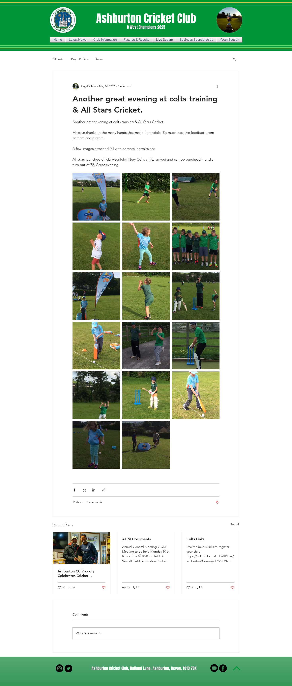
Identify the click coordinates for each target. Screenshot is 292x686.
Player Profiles (79, 59)
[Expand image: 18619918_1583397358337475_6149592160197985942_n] (96, 395)
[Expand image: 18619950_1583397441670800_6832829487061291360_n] (195, 246)
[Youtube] (214, 668)
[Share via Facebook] (74, 490)
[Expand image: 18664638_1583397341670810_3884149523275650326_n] (195, 197)
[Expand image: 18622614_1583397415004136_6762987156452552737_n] (146, 197)
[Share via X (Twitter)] (84, 490)
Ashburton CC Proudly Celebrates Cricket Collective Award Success (79, 573)
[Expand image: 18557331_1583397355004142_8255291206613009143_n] (146, 395)
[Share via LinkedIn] (94, 490)
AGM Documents (136, 539)
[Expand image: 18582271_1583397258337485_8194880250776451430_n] (96, 345)
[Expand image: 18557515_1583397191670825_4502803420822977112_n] (96, 296)
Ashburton (120, 18)
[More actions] (217, 86)
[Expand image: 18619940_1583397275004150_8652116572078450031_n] (146, 246)
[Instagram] (59, 668)
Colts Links (195, 539)
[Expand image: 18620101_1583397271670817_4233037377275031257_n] (96, 246)
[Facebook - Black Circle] (223, 668)
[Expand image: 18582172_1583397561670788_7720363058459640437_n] (146, 345)
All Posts (58, 59)
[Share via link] (103, 490)
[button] (234, 59)
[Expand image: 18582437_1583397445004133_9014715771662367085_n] (195, 345)
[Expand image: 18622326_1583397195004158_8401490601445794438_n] (96, 445)
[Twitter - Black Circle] (68, 668)
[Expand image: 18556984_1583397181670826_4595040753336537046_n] (146, 445)
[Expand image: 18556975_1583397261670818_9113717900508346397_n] (195, 395)
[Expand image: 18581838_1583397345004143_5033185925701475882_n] (195, 296)
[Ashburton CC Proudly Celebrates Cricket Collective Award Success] (81, 548)
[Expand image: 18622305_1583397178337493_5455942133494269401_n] (96, 197)
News (99, 59)
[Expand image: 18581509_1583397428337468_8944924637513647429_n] (146, 296)
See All (235, 524)
